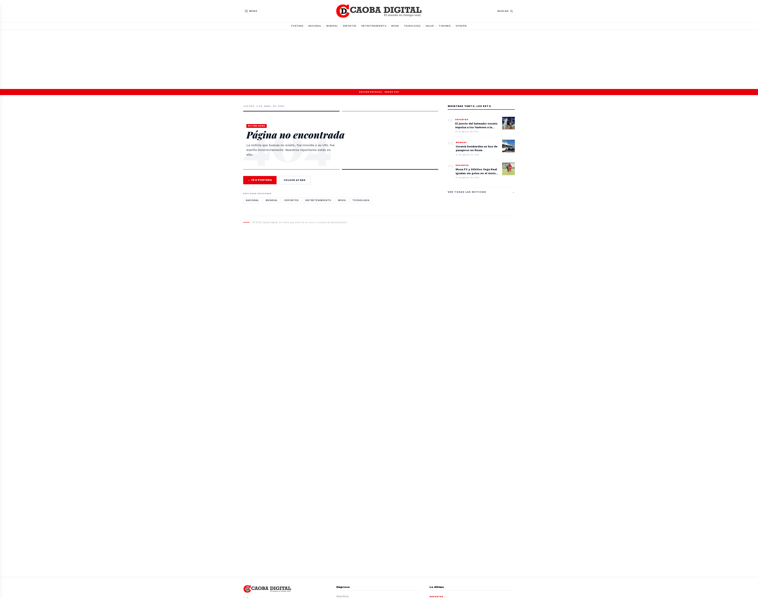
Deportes (349, 25)
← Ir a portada (260, 180)
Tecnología (412, 25)
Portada (297, 25)
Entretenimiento (374, 25)
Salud (430, 25)
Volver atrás (295, 180)
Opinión (461, 25)
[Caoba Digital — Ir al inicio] (379, 11)
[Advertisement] (379, 59)
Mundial (332, 25)
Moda (395, 25)
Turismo (445, 25)
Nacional (315, 25)
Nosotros (342, 596)
